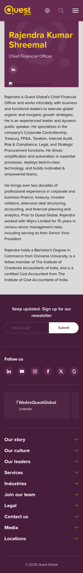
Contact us (16, 516)
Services (13, 472)
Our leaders (17, 461)
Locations (15, 538)
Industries (15, 483)
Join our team (19, 494)
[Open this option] (47, 10)
